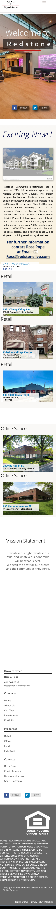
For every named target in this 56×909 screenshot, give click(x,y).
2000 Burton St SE (13, 465)
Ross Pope (10, 766)
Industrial (9, 751)
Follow (23, 107)
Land (7, 746)
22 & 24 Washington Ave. (16, 263)
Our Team (9, 710)
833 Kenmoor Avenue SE (17, 506)
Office (7, 741)
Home (7, 700)
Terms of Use (21, 902)
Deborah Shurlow (14, 776)
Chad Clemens (12, 771)
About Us (9, 705)
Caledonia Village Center (17, 352)
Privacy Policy (36, 902)
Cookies (49, 902)
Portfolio (9, 720)
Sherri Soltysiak (13, 781)
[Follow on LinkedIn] (35, 107)
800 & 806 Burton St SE (16, 394)
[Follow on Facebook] (14, 107)
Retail (7, 736)
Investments (11, 715)
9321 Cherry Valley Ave (16, 309)
